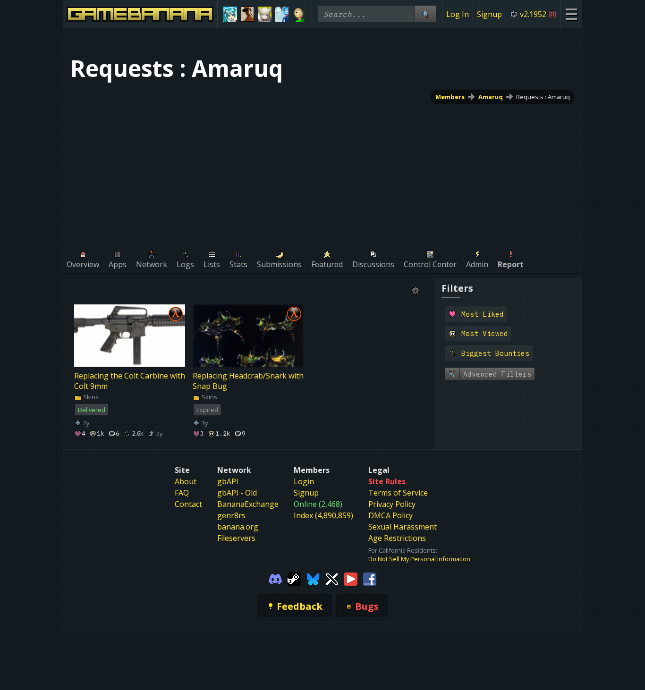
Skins (90, 397)
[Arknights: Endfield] (264, 14)
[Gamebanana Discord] (275, 578)
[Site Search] (425, 14)
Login (304, 481)
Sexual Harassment (402, 527)
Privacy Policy (392, 504)
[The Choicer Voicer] (282, 14)
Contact (188, 504)
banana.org (237, 527)
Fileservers (236, 538)
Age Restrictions (397, 538)
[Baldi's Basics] (299, 14)
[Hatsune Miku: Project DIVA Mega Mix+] (230, 14)
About (185, 481)
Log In (457, 14)
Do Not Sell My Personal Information (419, 559)
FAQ (182, 493)
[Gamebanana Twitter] (331, 578)
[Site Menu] (571, 14)
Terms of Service (398, 493)
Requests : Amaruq (543, 97)
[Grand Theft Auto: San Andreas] (247, 14)
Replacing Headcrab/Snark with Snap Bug (248, 380)
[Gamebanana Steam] (294, 578)
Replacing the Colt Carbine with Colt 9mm (129, 380)
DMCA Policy (390, 515)
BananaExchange (248, 504)
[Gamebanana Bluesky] (313, 578)
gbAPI (227, 481)
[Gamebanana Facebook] (369, 578)
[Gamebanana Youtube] (350, 578)
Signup (489, 14)
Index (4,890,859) (323, 515)
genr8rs (231, 515)
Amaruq (490, 97)
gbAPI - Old (237, 493)
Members (450, 97)
